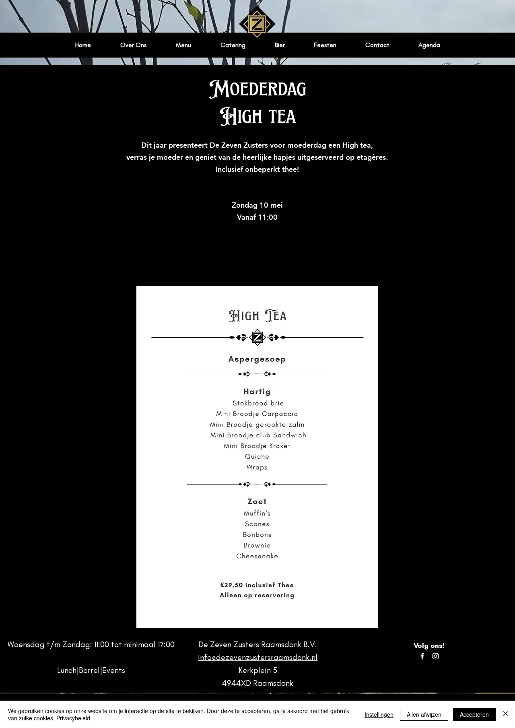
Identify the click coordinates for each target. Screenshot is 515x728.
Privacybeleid (73, 718)
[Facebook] (422, 656)
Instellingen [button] (379, 714)
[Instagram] (435, 656)
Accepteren (474, 714)
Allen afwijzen (424, 714)
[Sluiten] (505, 714)
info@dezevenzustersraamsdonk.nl (257, 657)
